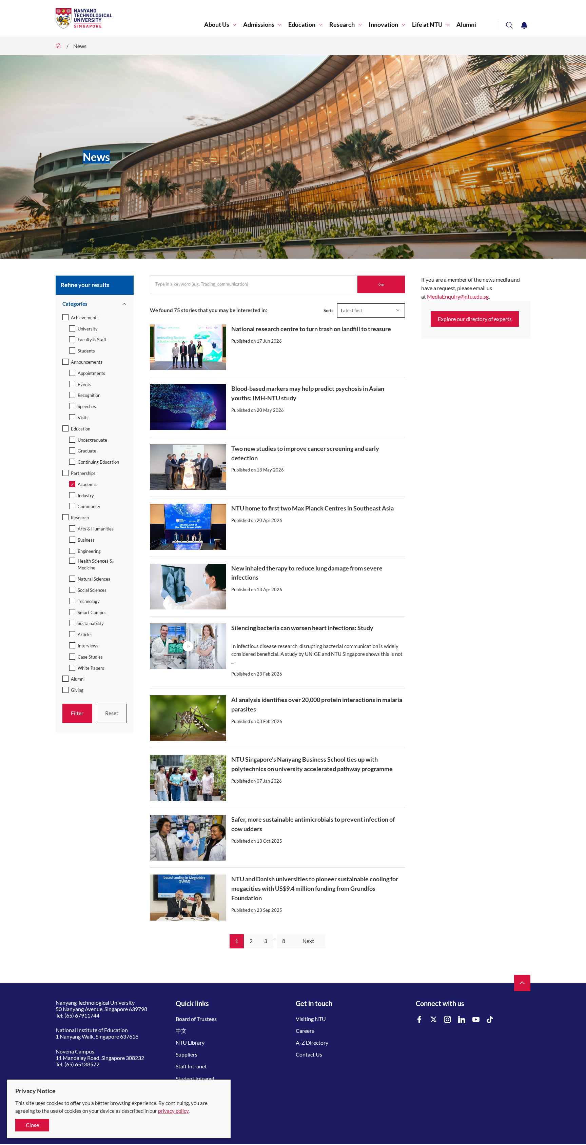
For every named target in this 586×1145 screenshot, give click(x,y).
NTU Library (190, 1042)
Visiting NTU (311, 1019)
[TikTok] (490, 1020)
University (88, 329)
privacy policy (173, 1111)
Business (86, 540)
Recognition (89, 395)
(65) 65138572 (81, 1064)
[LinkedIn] (462, 1020)
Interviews (88, 645)
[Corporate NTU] (58, 46)
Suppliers (186, 1054)
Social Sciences (92, 590)
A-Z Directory (312, 1042)
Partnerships (83, 473)
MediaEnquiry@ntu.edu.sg (458, 296)
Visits (83, 417)
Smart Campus (92, 612)
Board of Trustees (196, 1019)
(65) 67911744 (81, 1015)
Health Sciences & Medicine (95, 564)
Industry (86, 495)
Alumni (466, 24)
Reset (111, 713)
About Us (216, 24)
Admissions (258, 24)
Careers (305, 1030)
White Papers (91, 668)
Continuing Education (98, 462)
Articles (85, 634)
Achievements (85, 317)
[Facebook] (419, 1020)
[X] (433, 1020)
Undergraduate (92, 440)
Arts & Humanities (96, 528)
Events (84, 384)
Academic (87, 484)
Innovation (383, 24)
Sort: (328, 310)
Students (86, 351)
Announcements (86, 362)
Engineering (89, 551)
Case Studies (90, 657)
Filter (77, 713)
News (79, 46)
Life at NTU (427, 24)
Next (308, 941)
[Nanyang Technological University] (130, 18)
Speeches (87, 406)
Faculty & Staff (92, 339)
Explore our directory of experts (475, 319)
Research (342, 24)
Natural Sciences (94, 579)
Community (89, 506)
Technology (89, 601)
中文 (181, 1030)
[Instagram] (447, 1020)
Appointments (91, 373)
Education (301, 24)
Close (32, 1125)
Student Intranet (195, 1078)
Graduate (87, 451)
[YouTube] (476, 1020)
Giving (77, 690)
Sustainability (91, 623)
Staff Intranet (191, 1066)
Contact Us (309, 1054)
